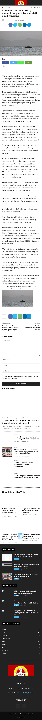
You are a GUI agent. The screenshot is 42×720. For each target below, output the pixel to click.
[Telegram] (29, 25)
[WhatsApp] (20, 25)
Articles (4, 7)
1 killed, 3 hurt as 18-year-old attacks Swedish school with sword (20, 421)
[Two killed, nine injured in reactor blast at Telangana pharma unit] (7, 465)
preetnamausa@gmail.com (25, 692)
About (11, 714)
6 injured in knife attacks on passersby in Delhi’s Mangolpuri (26, 438)
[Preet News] (3, 20)
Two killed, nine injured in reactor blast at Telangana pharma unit (25, 465)
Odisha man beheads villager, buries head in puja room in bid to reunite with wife (26, 452)
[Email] (28, 62)
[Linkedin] (25, 25)
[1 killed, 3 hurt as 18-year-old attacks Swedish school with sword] (21, 403)
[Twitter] (15, 25)
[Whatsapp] (20, 62)
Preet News (10, 20)
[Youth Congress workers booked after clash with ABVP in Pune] (7, 478)
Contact (30, 714)
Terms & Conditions (20, 714)
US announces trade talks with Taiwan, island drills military (32, 327)
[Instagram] (24, 706)
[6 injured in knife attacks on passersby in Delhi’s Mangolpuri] (7, 439)
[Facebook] (10, 25)
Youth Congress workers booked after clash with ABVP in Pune (27, 477)
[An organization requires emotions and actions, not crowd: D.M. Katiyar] (5, 603)
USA (9, 7)
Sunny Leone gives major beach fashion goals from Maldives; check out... (26, 613)
